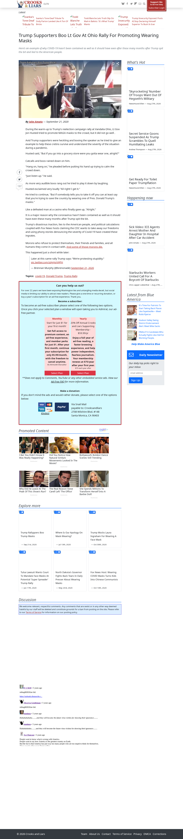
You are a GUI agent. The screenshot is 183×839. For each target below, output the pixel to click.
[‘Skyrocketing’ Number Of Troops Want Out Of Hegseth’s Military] (145, 77)
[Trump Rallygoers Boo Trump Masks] (35, 519)
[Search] (144, 4)
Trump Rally (70, 276)
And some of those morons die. (84, 246)
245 (56, 552)
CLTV (46, 3)
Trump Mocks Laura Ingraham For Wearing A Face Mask (103, 536)
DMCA (147, 834)
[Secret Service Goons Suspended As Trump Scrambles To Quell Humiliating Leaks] (145, 119)
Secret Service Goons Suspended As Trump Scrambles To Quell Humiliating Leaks (144, 138)
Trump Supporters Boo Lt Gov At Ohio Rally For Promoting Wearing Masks (89, 38)
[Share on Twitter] (19, 179)
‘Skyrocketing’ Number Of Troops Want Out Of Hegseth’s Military (145, 95)
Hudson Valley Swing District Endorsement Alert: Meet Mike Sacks (149, 323)
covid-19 (40, 276)
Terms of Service (33, 612)
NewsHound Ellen (136, 103)
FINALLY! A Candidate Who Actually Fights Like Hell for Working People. (151, 335)
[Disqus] (70, 715)
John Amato (36, 121)
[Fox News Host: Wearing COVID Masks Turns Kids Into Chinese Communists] (105, 559)
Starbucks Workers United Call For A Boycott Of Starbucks (144, 276)
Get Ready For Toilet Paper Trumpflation (143, 181)
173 (56, 512)
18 (129, 204)
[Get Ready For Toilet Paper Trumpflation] (145, 165)
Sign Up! (135, 380)
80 (129, 69)
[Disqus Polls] (70, 649)
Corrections (159, 834)
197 (19, 186)
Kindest (45, 413)
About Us (94, 834)
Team (84, 834)
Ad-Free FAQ (57, 381)
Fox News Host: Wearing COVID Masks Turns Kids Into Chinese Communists (104, 576)
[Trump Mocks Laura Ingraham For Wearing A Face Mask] (105, 519)
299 (91, 552)
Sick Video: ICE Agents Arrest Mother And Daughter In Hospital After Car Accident (144, 232)
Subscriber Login (157, 8)
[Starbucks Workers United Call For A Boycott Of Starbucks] (145, 258)
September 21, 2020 (82, 268)
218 (91, 512)
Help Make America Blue (145, 344)
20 (129, 250)
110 (21, 552)
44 (129, 111)
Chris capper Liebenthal (139, 285)
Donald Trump (54, 276)
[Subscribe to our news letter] (139, 4)
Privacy (137, 834)
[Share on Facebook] (19, 172)
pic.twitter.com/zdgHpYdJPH (47, 262)
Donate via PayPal (62, 407)
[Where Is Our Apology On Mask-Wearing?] (70, 519)
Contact (106, 834)
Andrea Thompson (137, 149)
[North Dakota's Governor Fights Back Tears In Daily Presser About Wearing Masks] (70, 559)
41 (129, 156)
